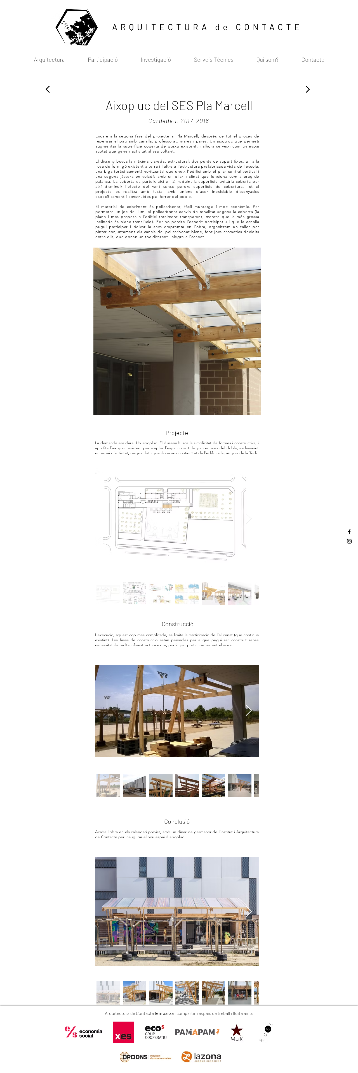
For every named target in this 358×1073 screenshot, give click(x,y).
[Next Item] (248, 519)
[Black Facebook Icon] (349, 532)
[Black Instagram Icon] (349, 541)
